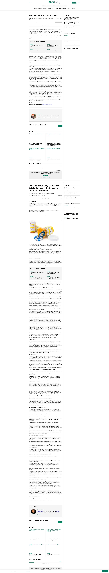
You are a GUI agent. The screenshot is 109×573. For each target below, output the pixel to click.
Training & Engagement (71, 8)
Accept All (104, 571)
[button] (29, 2)
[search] (31, 2)
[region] (45, 168)
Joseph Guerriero (32, 195)
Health (56, 8)
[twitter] (45, 198)
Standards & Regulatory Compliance (40, 8)
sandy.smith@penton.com (47, 104)
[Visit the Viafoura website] (60, 170)
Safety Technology (62, 8)
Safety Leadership (51, 8)
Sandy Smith (31, 21)
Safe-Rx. (57, 523)
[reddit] (47, 198)
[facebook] (42, 198)
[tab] (31, 166)
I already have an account (45, 177)
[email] (48, 198)
